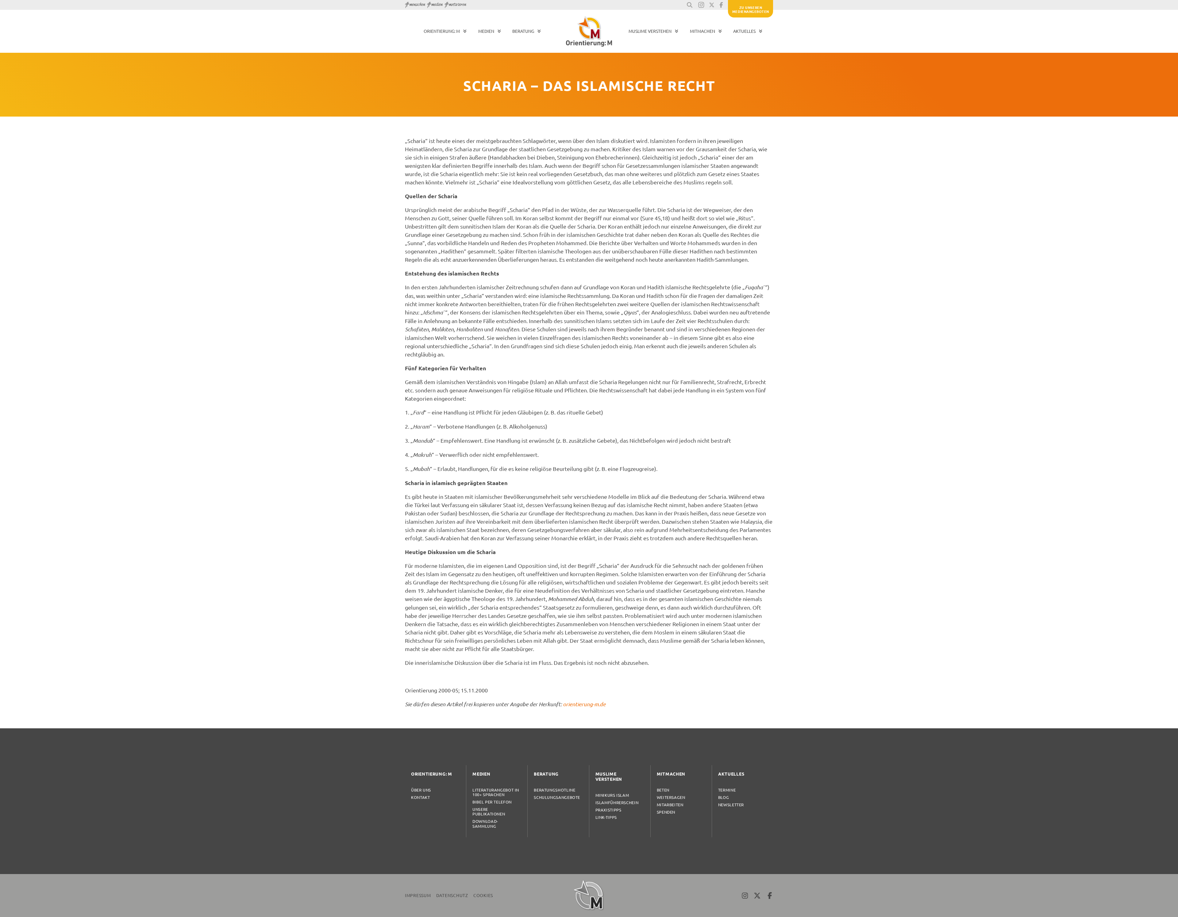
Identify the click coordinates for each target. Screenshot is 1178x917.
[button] (689, 5)
